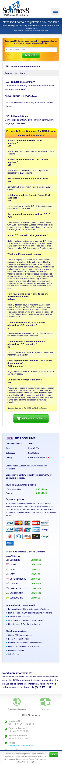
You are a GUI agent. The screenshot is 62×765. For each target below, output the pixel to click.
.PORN (13, 565)
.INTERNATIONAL (18, 579)
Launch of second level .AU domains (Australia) (28, 609)
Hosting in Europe (16, 650)
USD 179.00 (36, 565)
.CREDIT (14, 584)
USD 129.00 (36, 593)
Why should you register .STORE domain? (26, 620)
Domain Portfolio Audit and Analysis (23, 646)
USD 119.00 (36, 560)
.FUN (12, 569)
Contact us (12, 276)
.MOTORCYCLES (17, 588)
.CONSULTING (16, 598)
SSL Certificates (15, 654)
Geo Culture (33, 453)
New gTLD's (33, 448)
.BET (12, 574)
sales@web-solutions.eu (20, 745)
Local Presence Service (18, 639)
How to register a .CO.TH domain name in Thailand (30, 613)
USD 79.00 (35, 574)
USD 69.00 (35, 598)
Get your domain (33, 418)
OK (53, 754)
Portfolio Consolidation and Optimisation (25, 643)
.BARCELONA (16, 593)
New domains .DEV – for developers (24, 624)
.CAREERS (15, 560)
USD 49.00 (35, 569)
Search (32, 55)
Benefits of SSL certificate (19, 617)
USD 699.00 (36, 588)
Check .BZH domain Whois (19, 635)
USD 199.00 (36, 584)
